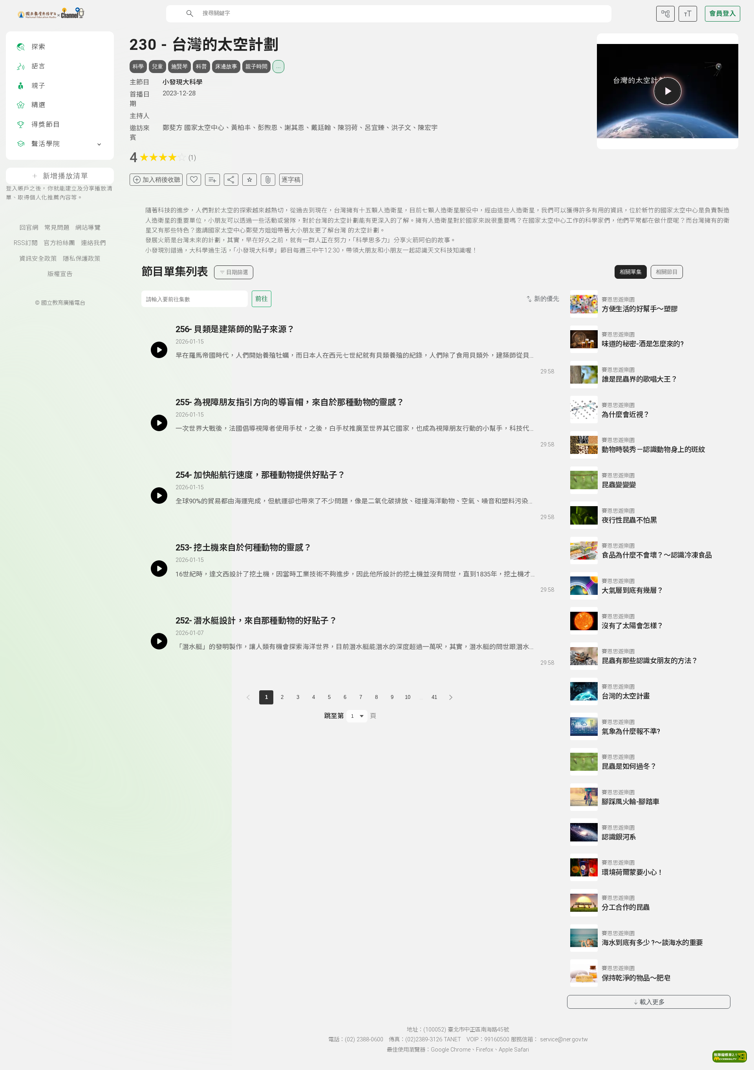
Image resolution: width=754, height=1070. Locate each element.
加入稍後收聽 (161, 179)
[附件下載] (268, 180)
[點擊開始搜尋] (190, 13)
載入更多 (652, 1002)
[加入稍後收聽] (181, 370)
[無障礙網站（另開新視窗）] (729, 1060)
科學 (138, 66)
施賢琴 (179, 66)
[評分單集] (249, 180)
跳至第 (334, 716)
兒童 (157, 66)
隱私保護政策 (82, 258)
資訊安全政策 (38, 258)
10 (407, 697)
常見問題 (57, 227)
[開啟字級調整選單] (688, 14)
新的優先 (546, 298)
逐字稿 (291, 179)
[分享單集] (231, 180)
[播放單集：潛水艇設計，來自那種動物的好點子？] (159, 641)
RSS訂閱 (26, 243)
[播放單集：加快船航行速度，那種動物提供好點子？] (159, 495)
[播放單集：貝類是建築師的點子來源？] (159, 349)
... (278, 66)
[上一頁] (250, 697)
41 (434, 697)
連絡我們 (93, 243)
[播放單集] (667, 91)
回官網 (29, 227)
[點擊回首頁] (46, 13)
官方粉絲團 (59, 243)
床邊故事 (226, 66)
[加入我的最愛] (194, 180)
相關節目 (667, 272)
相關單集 (631, 272)
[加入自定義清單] (212, 180)
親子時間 (256, 66)
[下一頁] (451, 697)
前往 (261, 298)
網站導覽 (88, 227)
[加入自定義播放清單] (195, 370)
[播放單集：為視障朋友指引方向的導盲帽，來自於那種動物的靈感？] (159, 422)
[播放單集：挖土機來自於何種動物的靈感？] (159, 568)
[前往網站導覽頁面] (665, 14)
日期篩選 (237, 272)
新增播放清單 (65, 176)
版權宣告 (60, 274)
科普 (201, 66)
